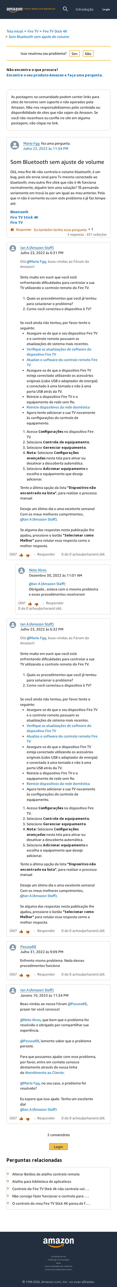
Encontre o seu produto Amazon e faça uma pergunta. (55, 75)
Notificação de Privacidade (58, 1260)
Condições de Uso (58, 1256)
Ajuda (58, 1263)
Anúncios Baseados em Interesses (58, 1266)
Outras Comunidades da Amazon (58, 1269)
